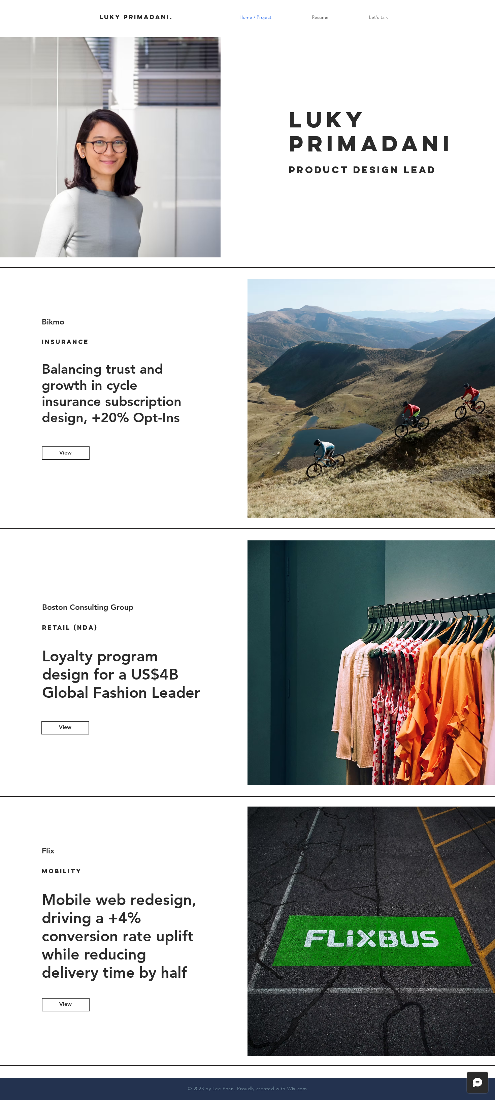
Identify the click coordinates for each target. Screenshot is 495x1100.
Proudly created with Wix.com (272, 1089)
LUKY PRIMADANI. (136, 17)
